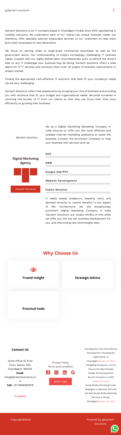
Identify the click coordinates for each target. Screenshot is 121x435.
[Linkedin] (65, 372)
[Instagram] (56, 372)
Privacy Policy (60, 362)
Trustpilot (20, 396)
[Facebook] (48, 372)
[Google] (73, 372)
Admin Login (60, 381)
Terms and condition (60, 366)
